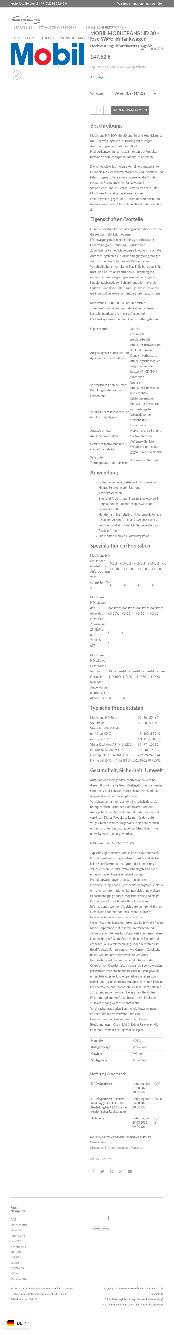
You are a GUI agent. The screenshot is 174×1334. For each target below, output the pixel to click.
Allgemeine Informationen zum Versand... (116, 1147)
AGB (14, 1219)
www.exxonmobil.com (129, 917)
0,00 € (158, 48)
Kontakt (16, 1241)
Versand (141, 67)
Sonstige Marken (77, 38)
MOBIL (136, 1040)
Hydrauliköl (139, 1047)
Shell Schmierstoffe (105, 27)
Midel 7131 (18, 1268)
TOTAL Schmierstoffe (58, 27)
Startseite (23, 27)
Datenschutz (19, 1225)
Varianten (96, 93)
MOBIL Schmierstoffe (33, 38)
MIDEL (107, 38)
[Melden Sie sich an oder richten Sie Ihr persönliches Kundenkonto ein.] (142, 49)
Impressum (18, 1236)
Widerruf (16, 1273)
